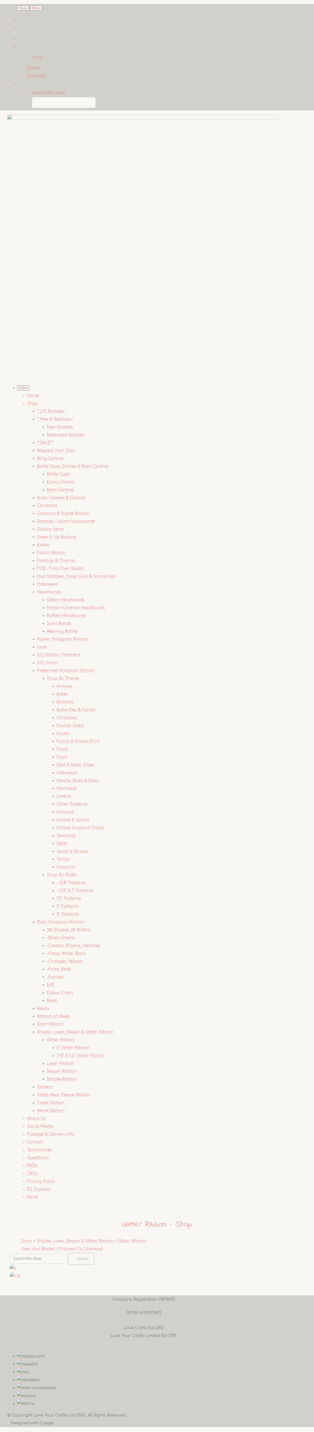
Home (33, 395)
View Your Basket (38, 1249)
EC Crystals (38, 1189)
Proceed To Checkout (81, 1249)
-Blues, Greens (61, 938)
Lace (42, 647)
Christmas (47, 505)
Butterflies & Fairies (75, 710)
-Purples (55, 977)
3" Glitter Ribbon (73, 1048)
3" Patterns (67, 914)
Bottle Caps (58, 474)
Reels (52, 1000)
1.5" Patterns (68, 898)
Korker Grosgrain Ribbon (62, 639)
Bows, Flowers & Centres (61, 498)
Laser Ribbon (60, 1063)
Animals (64, 686)
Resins (43, 1008)
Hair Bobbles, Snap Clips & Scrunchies (76, 576)
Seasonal (65, 835)
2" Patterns (67, 906)
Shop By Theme (63, 678)
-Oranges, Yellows (64, 961)
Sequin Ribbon (62, 1071)
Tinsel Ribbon (51, 1103)
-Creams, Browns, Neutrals (73, 945)
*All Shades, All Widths (68, 930)
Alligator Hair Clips (56, 450)
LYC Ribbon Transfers (58, 655)
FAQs (32, 1165)
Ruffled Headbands (66, 615)
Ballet (62, 694)
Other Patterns (71, 804)
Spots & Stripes (72, 851)
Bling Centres (50, 458)
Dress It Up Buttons (56, 537)
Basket (33, 68)
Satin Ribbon (50, 1024)
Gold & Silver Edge (75, 765)
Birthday (65, 702)
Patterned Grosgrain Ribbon (66, 670)
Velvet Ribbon (51, 1110)
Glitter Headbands (65, 600)
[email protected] (143, 1312)
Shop (32, 403)
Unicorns (65, 867)
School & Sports (72, 820)
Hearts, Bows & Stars (77, 780)
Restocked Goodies (66, 435)
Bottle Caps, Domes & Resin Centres (73, 466)
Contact (35, 1142)
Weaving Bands (62, 631)
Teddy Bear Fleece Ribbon (63, 1095)
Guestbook (38, 1158)
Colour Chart (60, 993)
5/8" (50, 985)
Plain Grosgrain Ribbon (60, 922)
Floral (62, 749)
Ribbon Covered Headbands (76, 608)
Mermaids (66, 788)
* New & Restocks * (55, 419)
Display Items (50, 529)
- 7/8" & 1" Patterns (74, 890)
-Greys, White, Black (66, 953)
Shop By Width (62, 875)
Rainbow (65, 812)
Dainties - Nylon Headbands (66, 521)
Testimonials (39, 1150)
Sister (62, 843)
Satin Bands (59, 623)
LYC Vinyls (47, 663)
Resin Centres (60, 490)
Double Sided (70, 725)
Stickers (45, 1087)
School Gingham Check (80, 828)
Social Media (40, 1126)
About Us (36, 1118)
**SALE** (45, 443)
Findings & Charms (56, 560)
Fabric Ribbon (51, 553)
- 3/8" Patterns (71, 883)
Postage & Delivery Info (51, 1134)
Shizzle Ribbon (62, 1079)
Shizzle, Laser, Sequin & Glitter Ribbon (75, 1032)
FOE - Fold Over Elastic (60, 568)
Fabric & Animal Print (78, 741)
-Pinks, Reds (59, 969)
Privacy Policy (41, 1181)
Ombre (63, 796)
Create (47, 1423)
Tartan (63, 859)
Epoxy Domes (60, 482)
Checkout (36, 75)
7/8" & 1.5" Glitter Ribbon (80, 1055)
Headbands (49, 592)
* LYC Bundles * (52, 411)
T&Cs (32, 1173)
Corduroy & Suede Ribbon (63, 513)
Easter (43, 545)
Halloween (47, 584)
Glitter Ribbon (61, 1040)
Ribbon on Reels (53, 1016)
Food (61, 757)
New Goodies (60, 427)
